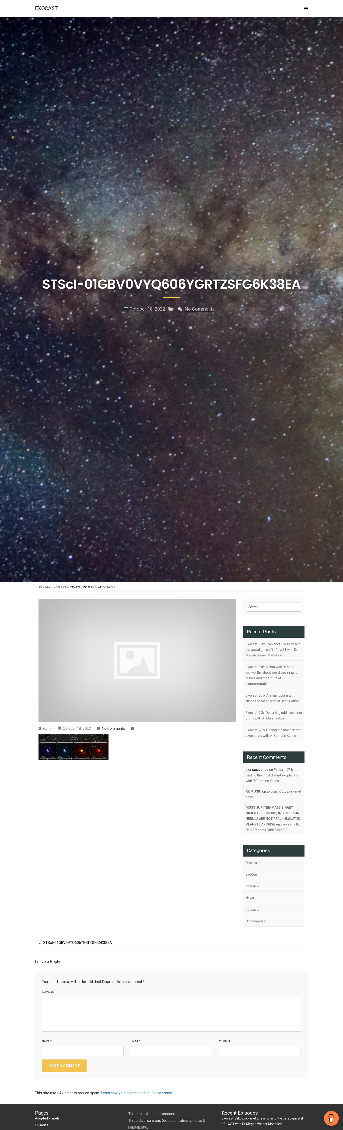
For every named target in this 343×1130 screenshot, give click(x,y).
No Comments (200, 309)
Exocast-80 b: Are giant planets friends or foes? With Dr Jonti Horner (272, 698)
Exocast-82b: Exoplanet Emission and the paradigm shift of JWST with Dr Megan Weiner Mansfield (273, 649)
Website (225, 1041)
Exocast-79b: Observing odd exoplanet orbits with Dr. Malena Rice (274, 715)
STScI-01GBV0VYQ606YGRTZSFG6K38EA (75, 942)
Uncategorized (256, 921)
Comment (50, 991)
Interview (252, 886)
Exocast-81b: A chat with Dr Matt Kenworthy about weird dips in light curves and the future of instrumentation (271, 675)
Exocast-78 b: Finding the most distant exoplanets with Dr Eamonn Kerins (274, 732)
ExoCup (251, 874)
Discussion (253, 863)
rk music (253, 791)
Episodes (41, 1125)
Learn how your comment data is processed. (137, 1093)
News (250, 898)
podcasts (252, 909)
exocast (46, 8)
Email (135, 1041)
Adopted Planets (47, 1118)
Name (47, 1041)
